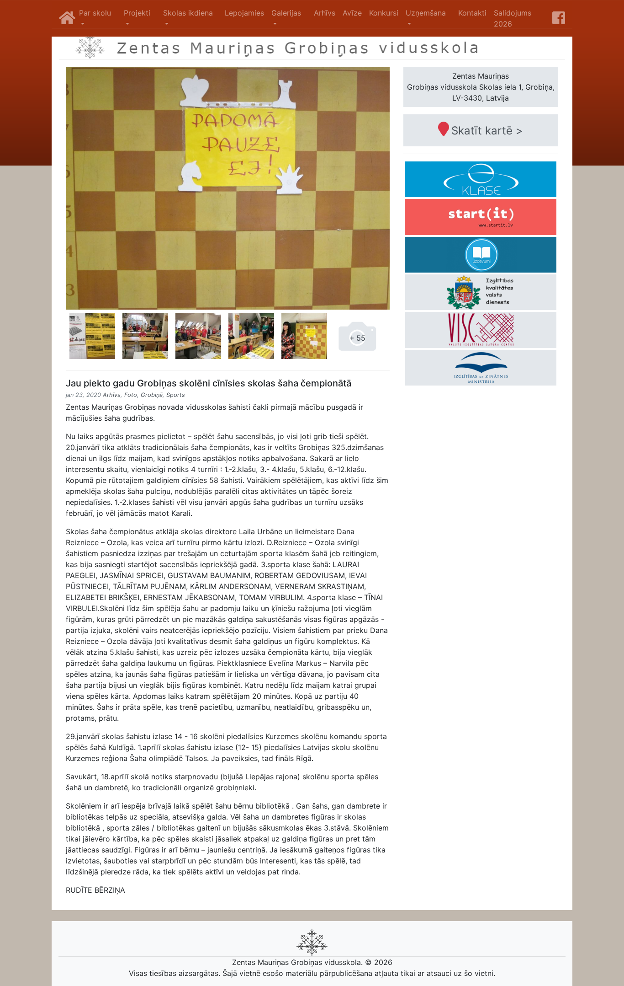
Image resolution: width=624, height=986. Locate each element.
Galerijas (286, 12)
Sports (175, 394)
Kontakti (472, 12)
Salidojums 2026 (512, 18)
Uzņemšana (426, 12)
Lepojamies (244, 12)
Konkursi (383, 12)
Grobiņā (152, 394)
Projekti (137, 12)
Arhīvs (324, 12)
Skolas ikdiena (188, 12)
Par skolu (95, 12)
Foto (130, 394)
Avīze (352, 12)
